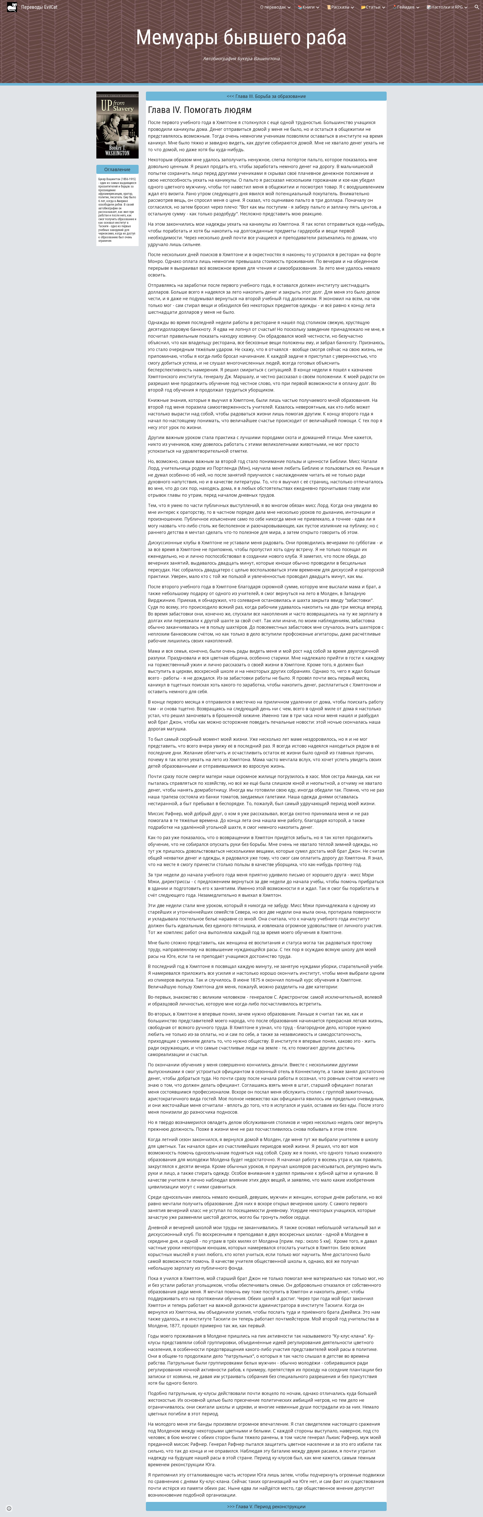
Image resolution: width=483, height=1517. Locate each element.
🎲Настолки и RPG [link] (444, 7)
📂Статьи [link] (370, 7)
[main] (241, 43)
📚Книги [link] (306, 7)
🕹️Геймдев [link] (403, 7)
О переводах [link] (273, 7)
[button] (477, 7)
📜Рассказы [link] (337, 7)
